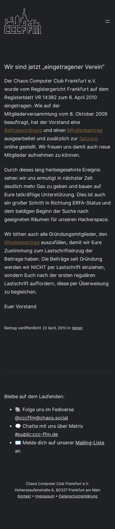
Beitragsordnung (23, 130)
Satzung (88, 138)
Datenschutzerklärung (78, 496)
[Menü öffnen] (107, 21)
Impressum (45, 496)
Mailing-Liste (89, 442)
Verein (77, 328)
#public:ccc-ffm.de (36, 434)
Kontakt (24, 496)
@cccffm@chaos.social (41, 418)
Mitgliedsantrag (84, 130)
